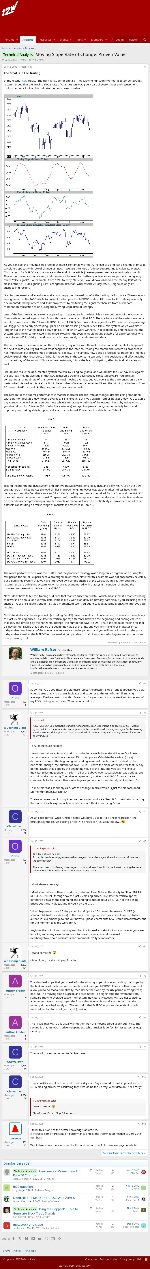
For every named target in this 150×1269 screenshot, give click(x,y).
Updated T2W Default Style (20, 1259)
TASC (23, 80)
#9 (144, 1047)
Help (139, 1259)
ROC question (23, 1186)
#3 (144, 713)
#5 (144, 841)
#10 (144, 1076)
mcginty (17, 1190)
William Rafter (12, 60)
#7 (144, 976)
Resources (45, 39)
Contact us (91, 1259)
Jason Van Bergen (22, 1178)
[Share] (145, 67)
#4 (144, 811)
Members (97, 39)
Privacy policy (126, 1259)
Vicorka (135, 1188)
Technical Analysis (44, 1190)
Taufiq (136, 1211)
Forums (9, 39)
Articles (27, 39)
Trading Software (50, 1201)
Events (64, 39)
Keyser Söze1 (20, 1201)
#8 (144, 1017)
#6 (144, 946)
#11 (144, 1123)
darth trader (19, 1228)
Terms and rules (108, 1259)
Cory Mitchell (19, 1217)
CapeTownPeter (131, 1226)
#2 (144, 683)
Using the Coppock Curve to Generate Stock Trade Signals (45, 1211)
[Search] (144, 39)
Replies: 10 (26, 66)
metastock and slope (28, 1224)
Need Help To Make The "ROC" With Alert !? (44, 1198)
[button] (17, 39)
